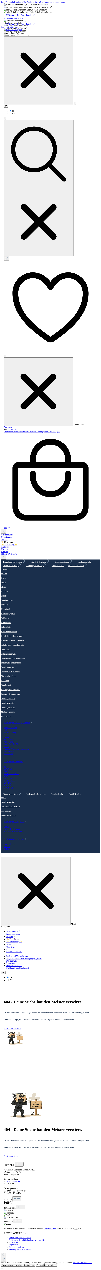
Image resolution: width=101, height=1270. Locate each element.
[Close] (2, 1268)
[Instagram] (11, 1204)
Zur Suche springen (31, 2)
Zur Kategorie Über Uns (14, 839)
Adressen (32, 432)
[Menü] (5, 32)
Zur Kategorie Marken (13, 761)
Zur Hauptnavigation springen (52, 2)
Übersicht (8, 432)
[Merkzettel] (50, 353)
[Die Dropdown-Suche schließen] (38, 70)
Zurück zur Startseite (12, 1028)
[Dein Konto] (5, 356)
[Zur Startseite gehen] (13, 29)
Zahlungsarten (42, 432)
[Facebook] (5, 1204)
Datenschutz (11, 961)
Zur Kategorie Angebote (14, 822)
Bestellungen (54, 432)
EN (13, 114)
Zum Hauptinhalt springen (12, 2)
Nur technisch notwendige (12, 1265)
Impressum (10, 963)
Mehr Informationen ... (82, 1262)
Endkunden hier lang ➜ (13, 18)
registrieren (12, 429)
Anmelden (8, 427)
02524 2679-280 (13, 1181)
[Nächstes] (3, 557)
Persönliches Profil (20, 432)
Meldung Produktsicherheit (17, 968)
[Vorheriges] (3, 531)
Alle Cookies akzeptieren (46, 1265)
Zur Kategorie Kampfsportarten (17, 723)
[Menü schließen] (38, 391)
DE (13, 111)
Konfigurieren (29, 1265)
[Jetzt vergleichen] (6, 258)
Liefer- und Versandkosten (17, 956)
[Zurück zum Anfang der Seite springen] (3, 1259)
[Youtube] (8, 1204)
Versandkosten (50, 1229)
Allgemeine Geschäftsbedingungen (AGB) (24, 958)
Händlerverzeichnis (14, 965)
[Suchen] (75, 103)
